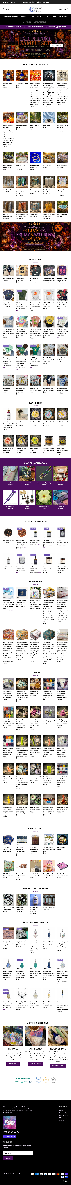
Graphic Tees (36, 259)
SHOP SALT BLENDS (35, 1064)
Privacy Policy (63, 1118)
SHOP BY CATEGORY (11, 17)
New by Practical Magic (35, 64)
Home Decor (35, 581)
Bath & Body (35, 403)
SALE (46, 17)
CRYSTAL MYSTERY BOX (59, 17)
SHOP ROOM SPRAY (58, 1065)
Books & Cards (36, 828)
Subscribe (8, 1158)
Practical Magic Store (10, 1173)
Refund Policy (63, 1113)
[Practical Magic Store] (35, 9)
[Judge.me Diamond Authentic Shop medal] (38, 1080)
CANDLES (35, 672)
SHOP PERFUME (56, 45)
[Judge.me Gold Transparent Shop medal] (46, 1080)
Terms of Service (63, 1115)
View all (35, 67)
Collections (62, 1120)
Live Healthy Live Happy (35, 888)
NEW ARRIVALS (36, 17)
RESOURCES (27, 22)
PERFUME (24, 17)
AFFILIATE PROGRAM (41, 22)
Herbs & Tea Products (35, 521)
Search (61, 1110)
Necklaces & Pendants (35, 922)
